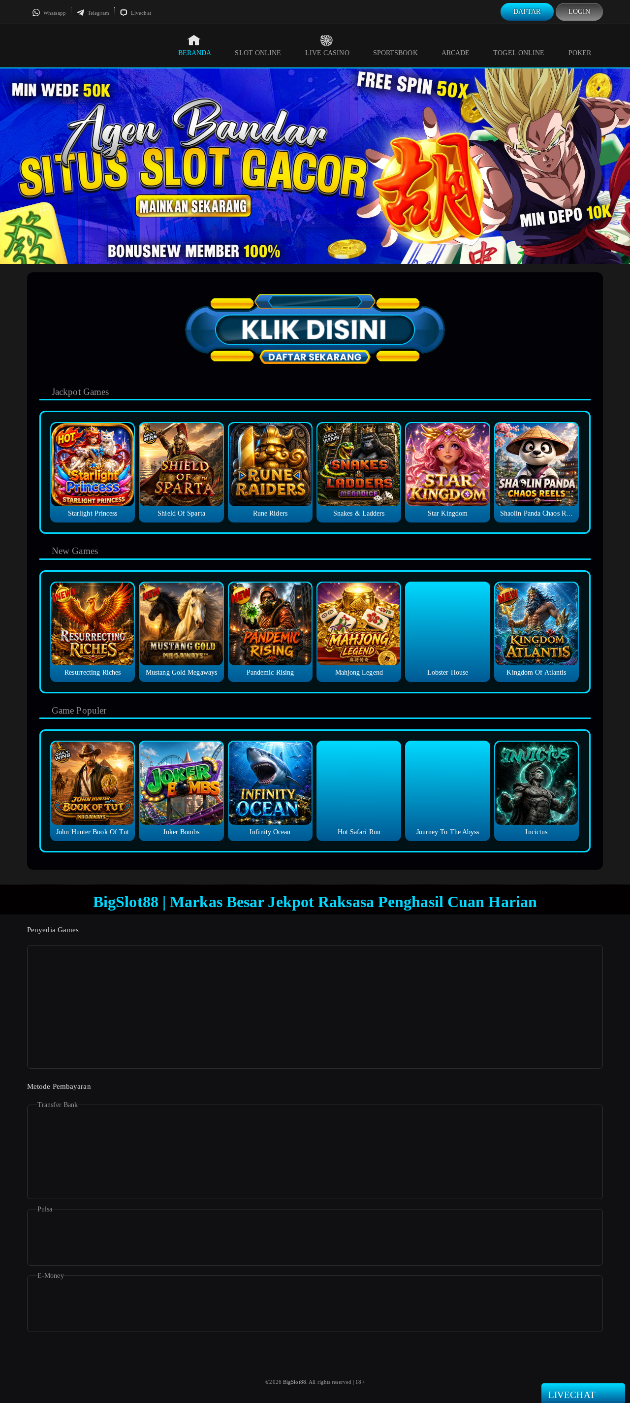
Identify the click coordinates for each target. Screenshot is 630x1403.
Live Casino (327, 53)
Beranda (195, 53)
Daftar (527, 11)
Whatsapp (54, 13)
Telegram (97, 13)
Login (579, 11)
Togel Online (518, 53)
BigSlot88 (294, 1382)
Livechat (140, 13)
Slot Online (258, 53)
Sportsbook (395, 53)
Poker (580, 53)
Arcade (455, 53)
